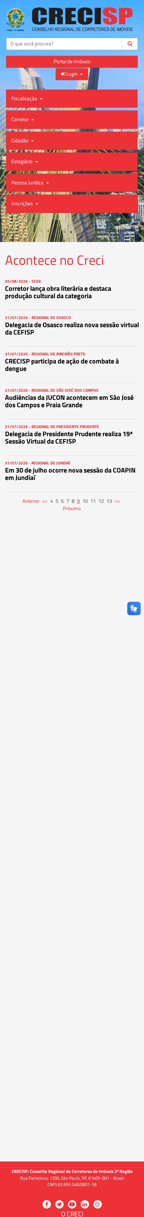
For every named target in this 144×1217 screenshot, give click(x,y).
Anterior (31, 501)
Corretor (20, 119)
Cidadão (20, 140)
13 (109, 501)
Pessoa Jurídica (28, 182)
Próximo (72, 508)
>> (117, 501)
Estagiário (22, 161)
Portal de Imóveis (72, 61)
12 (101, 501)
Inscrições (22, 203)
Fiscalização (24, 98)
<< (45, 501)
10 (85, 501)
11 (93, 501)
